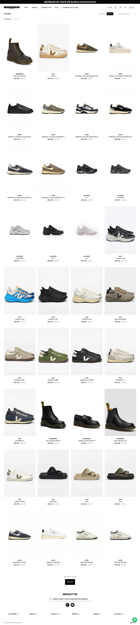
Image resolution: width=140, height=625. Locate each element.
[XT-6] (53, 230)
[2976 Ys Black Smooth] (120, 412)
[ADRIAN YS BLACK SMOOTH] (87, 412)
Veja (56, 7)
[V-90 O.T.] (53, 47)
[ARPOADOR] (53, 473)
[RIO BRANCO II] (120, 351)
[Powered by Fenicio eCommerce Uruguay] (133, 622)
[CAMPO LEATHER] (20, 473)
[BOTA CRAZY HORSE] (20, 47)
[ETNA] (87, 473)
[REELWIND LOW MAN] (20, 534)
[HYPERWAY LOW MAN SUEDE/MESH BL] (120, 108)
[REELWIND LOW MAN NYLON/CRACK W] (20, 169)
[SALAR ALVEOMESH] (120, 291)
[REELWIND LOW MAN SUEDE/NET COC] (53, 169)
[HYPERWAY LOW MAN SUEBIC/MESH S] (87, 108)
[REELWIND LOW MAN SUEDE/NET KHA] (87, 47)
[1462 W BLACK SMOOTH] (53, 412)
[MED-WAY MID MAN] (87, 534)
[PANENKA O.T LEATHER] (87, 351)
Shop (26, 7)
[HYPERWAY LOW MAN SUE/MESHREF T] (53, 108)
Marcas (34, 7)
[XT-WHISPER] (120, 169)
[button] (115, 7)
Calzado (16, 19)
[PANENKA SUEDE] (20, 351)
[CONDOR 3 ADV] (120, 230)
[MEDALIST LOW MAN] (53, 534)
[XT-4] (87, 169)
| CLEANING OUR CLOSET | (70, 7)
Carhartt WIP (46, 7)
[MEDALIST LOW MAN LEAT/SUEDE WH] (120, 47)
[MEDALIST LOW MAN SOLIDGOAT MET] (20, 108)
